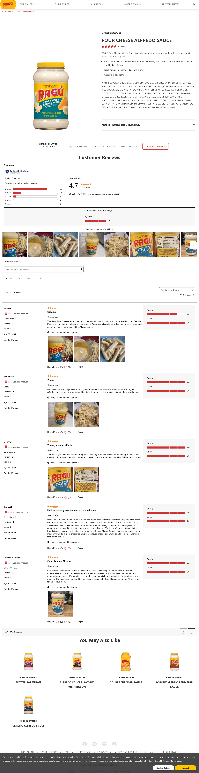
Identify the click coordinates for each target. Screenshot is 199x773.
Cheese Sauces (28, 11)
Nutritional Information (121, 125)
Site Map (150, 752)
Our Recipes (62, 4)
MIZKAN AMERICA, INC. (126, 752)
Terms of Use (83, 752)
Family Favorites (103, 146)
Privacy (103, 752)
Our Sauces (27, 4)
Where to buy (49, 752)
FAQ (67, 752)
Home (4, 11)
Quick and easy (79, 146)
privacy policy (69, 757)
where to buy (132, 4)
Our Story (96, 4)
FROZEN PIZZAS (170, 4)
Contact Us (28, 752)
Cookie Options (163, 768)
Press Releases (170, 752)
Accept (186, 768)
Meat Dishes (128, 146)
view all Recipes (156, 146)
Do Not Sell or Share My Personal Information (161, 761)
